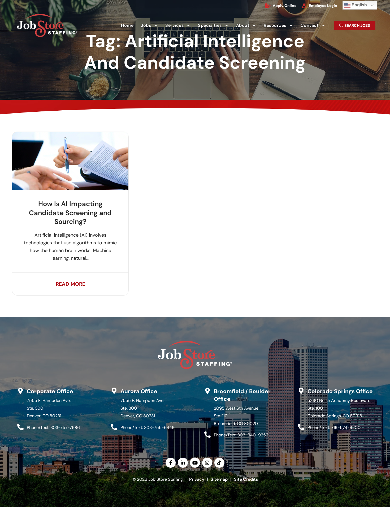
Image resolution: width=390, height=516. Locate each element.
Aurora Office (138, 391)
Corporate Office (50, 391)
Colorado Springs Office (340, 391)
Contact (315, 26)
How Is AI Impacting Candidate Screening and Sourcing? (70, 213)
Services (179, 26)
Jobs (151, 26)
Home (129, 26)
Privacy (196, 479)
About (248, 26)
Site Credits (246, 479)
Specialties (215, 26)
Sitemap (219, 479)
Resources (280, 26)
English (355, 4)
